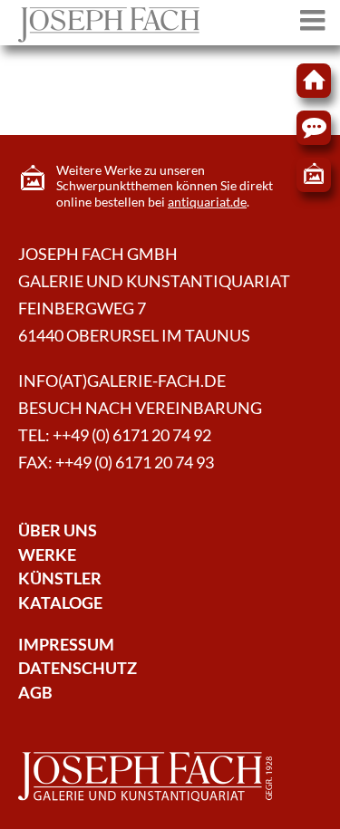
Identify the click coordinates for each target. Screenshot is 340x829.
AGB (35, 692)
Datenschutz (77, 668)
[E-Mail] (313, 128)
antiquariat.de (207, 201)
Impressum (66, 644)
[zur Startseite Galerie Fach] (313, 80)
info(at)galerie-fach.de (122, 380)
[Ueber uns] (108, 36)
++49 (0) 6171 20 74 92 (132, 435)
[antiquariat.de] (313, 175)
